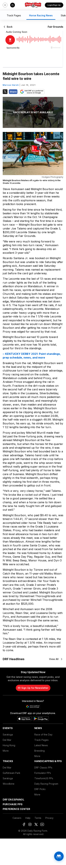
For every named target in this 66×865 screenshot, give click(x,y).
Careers (17, 817)
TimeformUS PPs (43, 778)
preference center (16, 809)
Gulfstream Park (11, 772)
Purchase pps (13, 804)
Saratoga (8, 734)
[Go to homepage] (33, 5)
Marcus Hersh (11, 85)
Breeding (39, 750)
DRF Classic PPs (43, 767)
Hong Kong (9, 745)
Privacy (49, 817)
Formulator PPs (42, 772)
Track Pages (41, 739)
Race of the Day (43, 734)
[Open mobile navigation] (5, 5)
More (6, 750)
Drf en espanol (13, 799)
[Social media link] (24, 824)
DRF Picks (40, 789)
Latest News (41, 745)
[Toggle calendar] (12, 5)
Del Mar (7, 739)
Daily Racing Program (46, 783)
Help (27, 817)
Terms (38, 817)
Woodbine (8, 783)
